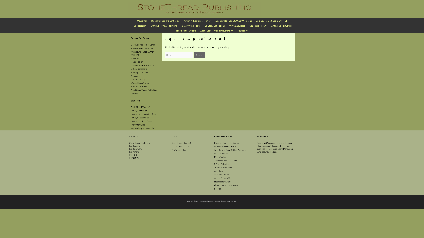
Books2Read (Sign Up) (140, 107)
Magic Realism (139, 26)
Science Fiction (137, 58)
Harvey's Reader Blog (140, 118)
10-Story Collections (215, 26)
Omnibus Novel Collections (163, 26)
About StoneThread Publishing (215, 31)
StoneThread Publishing (139, 143)
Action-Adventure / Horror (197, 21)
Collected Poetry (257, 26)
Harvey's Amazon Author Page (144, 114)
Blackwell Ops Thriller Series (165, 21)
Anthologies (136, 76)
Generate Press (232, 201)
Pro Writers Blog (138, 125)
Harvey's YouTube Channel (142, 121)
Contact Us (134, 158)
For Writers (134, 152)
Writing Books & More (281, 26)
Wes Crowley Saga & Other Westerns (233, 21)
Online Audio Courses (181, 146)
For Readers (134, 146)
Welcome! (142, 21)
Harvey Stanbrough (139, 111)
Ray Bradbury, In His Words (142, 128)
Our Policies (134, 155)
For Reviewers (135, 149)
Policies (241, 31)
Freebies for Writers (186, 31)
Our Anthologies (237, 26)
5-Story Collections (191, 26)
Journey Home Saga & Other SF (272, 21)
